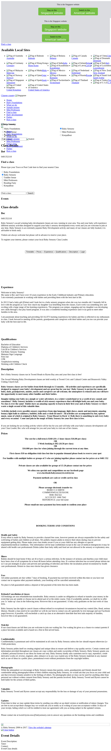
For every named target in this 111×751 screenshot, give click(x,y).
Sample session (12, 107)
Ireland (89, 63)
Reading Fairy (10, 183)
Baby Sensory (10, 175)
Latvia (88, 65)
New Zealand (99, 73)
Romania (54, 78)
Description (73, 252)
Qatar (44, 75)
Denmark (97, 61)
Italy (108, 63)
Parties (9, 117)
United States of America (39, 90)
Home (9, 100)
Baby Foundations (14, 102)
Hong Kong (33, 65)
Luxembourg (98, 68)
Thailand (75, 82)
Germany (10, 65)
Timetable (30, 252)
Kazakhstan (55, 68)
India (65, 63)
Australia (10, 58)
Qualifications (61, 252)
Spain (44, 80)
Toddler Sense (10, 177)
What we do (11, 105)
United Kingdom (13, 90)
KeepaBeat (8, 185)
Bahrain (31, 58)
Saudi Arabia (98, 78)
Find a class (6, 44)
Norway (10, 78)
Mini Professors (13, 110)
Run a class (11, 119)
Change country (8, 95)
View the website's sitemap (39, 727)
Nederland (75, 73)
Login (83, 252)
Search (30, 193)
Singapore (10, 82)
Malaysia (10, 73)
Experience (48, 252)
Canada (74, 58)
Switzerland (55, 82)
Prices (39, 252)
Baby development (14, 115)
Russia (89, 75)
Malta (44, 70)
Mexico (53, 73)
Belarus (53, 58)
